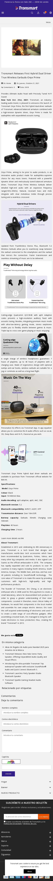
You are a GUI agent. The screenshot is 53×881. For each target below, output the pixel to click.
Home (8, 83)
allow (29, 871)
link (22, 538)
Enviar (8, 774)
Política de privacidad (13, 823)
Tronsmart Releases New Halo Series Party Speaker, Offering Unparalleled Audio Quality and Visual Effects (26, 657)
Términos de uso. (30, 823)
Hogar (4, 781)
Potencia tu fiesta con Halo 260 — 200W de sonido (26, 2)
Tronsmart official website (37, 476)
